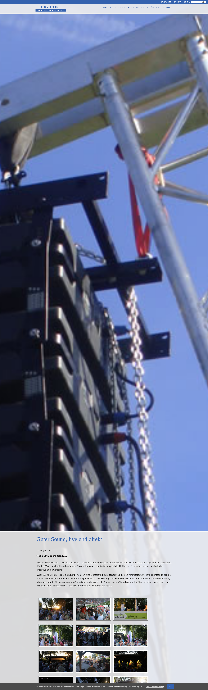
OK (170, 687)
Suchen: (186, 2)
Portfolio (120, 7)
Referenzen (142, 7)
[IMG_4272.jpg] (93, 672)
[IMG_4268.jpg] (56, 645)
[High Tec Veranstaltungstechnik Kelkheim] (51, 11)
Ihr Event (107, 7)
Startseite (166, 2)
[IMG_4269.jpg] (93, 645)
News (131, 7)
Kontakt (167, 7)
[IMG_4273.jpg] (130, 672)
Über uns (155, 7)
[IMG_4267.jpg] (130, 619)
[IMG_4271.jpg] (56, 672)
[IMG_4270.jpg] (130, 645)
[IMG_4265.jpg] (56, 619)
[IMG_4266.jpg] (93, 619)
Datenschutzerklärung (155, 686)
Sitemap (177, 2)
